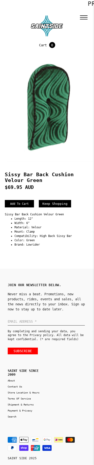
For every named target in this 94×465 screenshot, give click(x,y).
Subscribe (22, 351)
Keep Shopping (54, 203)
